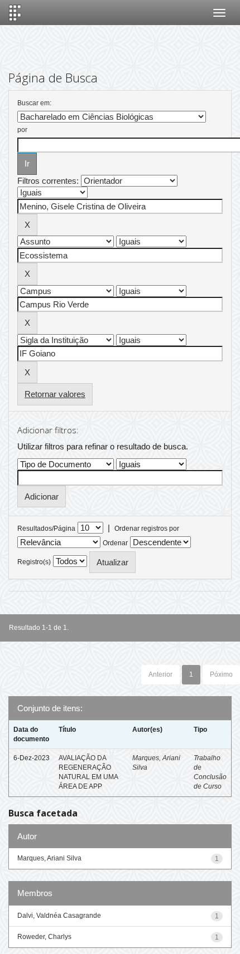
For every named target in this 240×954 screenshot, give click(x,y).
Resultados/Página (46, 528)
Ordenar (115, 543)
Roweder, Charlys (44, 937)
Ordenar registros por (146, 528)
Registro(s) (34, 562)
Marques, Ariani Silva (49, 858)
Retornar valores (55, 394)
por (22, 130)
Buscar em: (34, 103)
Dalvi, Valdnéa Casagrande (59, 915)
